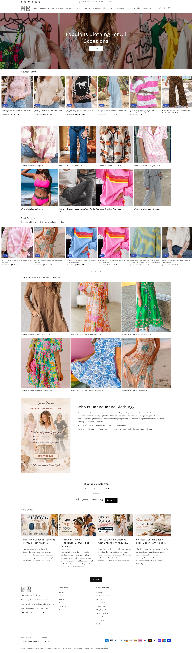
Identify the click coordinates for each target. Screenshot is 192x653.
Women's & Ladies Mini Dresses (34, 334)
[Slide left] (91, 121)
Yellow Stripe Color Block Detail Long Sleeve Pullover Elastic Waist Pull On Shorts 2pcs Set (145, 261)
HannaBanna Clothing (32, 648)
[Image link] (45, 435)
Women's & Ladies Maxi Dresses (85, 334)
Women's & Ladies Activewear (147, 209)
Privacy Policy (101, 603)
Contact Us (62, 606)
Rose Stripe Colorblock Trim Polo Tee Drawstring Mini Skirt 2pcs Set (142, 111)
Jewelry (61, 599)
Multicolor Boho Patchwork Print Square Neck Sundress (48, 261)
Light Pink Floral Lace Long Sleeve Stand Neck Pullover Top (16, 111)
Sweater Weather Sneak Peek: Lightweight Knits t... (151, 541)
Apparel (61, 592)
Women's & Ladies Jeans (69, 165)
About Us (99, 592)
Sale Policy (100, 620)
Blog (60, 610)
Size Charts (100, 599)
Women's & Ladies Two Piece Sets (110, 209)
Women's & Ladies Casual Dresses (86, 390)
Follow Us (111, 500)
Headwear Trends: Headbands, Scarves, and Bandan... (75, 542)
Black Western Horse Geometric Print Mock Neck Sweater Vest (80, 111)
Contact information (102, 648)
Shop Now (96, 49)
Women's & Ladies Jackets (107, 165)
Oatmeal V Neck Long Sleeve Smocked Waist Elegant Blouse (48, 111)
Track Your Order (102, 596)
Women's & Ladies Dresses (133, 390)
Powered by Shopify (45, 648)
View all (96, 579)
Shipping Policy (101, 610)
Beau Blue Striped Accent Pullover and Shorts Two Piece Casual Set (81, 261)
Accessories (63, 596)
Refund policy (57, 648)
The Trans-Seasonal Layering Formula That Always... (39, 541)
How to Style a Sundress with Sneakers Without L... (113, 541)
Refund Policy (101, 606)
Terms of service (78, 648)
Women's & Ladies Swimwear (33, 209)
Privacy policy (67, 648)
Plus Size (62, 603)
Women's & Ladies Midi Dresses (135, 334)
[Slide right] (100, 121)
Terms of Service (102, 613)
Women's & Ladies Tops (31, 165)
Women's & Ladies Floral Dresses (35, 390)
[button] (160, 8)
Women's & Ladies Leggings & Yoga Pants (77, 209)
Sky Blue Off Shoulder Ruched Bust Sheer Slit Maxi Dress (113, 111)
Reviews (99, 624)
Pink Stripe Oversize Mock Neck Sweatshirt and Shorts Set (17, 261)
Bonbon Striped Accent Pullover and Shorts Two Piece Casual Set (113, 261)
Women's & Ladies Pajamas (146, 165)
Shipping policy (89, 648)
